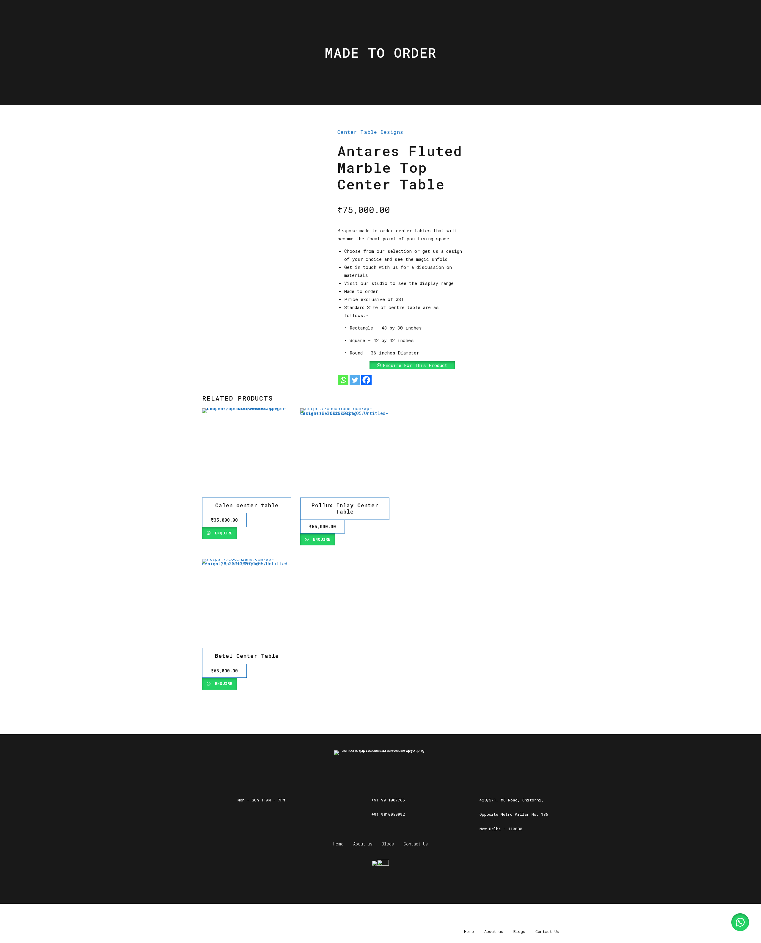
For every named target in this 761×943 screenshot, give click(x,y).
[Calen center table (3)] (246, 453)
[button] (400, 365)
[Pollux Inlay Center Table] (344, 453)
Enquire (222, 533)
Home (338, 844)
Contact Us (415, 844)
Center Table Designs (370, 132)
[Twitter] (355, 380)
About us (362, 844)
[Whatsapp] (343, 380)
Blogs (388, 844)
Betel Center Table (247, 655)
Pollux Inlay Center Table (345, 508)
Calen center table (247, 505)
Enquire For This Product (415, 365)
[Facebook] (366, 380)
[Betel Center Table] (246, 603)
